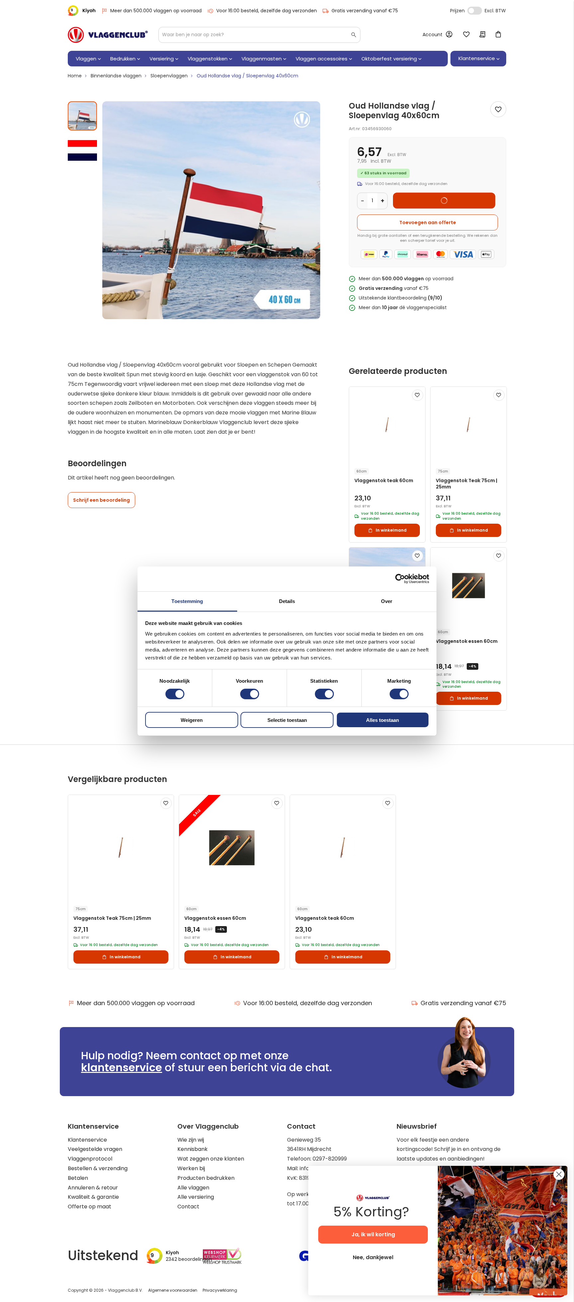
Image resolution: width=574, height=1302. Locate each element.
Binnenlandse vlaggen (116, 75)
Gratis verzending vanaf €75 (365, 10)
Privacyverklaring (220, 1290)
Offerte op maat (89, 1206)
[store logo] (108, 35)
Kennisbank (192, 1149)
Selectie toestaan (287, 720)
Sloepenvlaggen (169, 75)
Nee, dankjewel (373, 1257)
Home (75, 75)
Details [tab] (287, 601)
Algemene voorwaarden (172, 1290)
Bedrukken (123, 58)
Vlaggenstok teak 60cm (383, 480)
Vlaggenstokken (208, 58)
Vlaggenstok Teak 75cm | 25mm (466, 483)
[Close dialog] (559, 1174)
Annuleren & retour (93, 1187)
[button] (82, 147)
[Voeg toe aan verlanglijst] (498, 109)
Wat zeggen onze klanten (210, 1159)
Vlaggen (86, 58)
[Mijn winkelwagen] (498, 35)
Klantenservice (87, 1140)
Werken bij (191, 1168)
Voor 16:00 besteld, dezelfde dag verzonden (266, 10)
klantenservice (121, 1067)
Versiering (161, 58)
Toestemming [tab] (187, 601)
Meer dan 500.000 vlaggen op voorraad (156, 10)
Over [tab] (386, 601)
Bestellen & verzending (98, 1168)
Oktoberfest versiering (389, 58)
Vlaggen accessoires (321, 58)
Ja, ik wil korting (373, 1234)
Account (432, 34)
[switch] (249, 694)
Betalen (78, 1178)
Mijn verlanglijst (466, 35)
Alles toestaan (382, 720)
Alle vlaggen (193, 1187)
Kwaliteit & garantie (93, 1197)
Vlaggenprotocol (90, 1159)
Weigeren (192, 720)
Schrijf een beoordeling (101, 500)
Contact (188, 1206)
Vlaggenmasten (261, 58)
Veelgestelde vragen (95, 1149)
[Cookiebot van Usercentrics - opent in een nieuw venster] (400, 579)
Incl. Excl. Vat (474, 11)
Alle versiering (195, 1197)
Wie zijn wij (190, 1140)
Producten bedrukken (206, 1178)
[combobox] (259, 35)
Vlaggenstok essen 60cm (467, 641)
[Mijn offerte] (482, 35)
